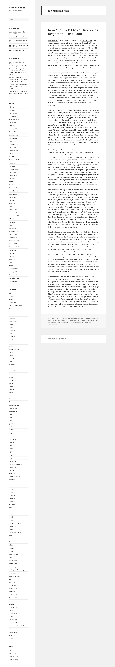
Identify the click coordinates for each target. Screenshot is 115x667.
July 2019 (12, 200)
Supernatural (13, 588)
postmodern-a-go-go (15, 532)
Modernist (12, 473)
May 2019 (12, 203)
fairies (11, 386)
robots (11, 545)
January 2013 (13, 272)
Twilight (11, 604)
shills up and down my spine (17, 570)
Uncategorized (13, 607)
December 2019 (13, 188)
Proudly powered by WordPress (57, 339)
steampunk (12, 585)
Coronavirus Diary (14, 349)
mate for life (13, 461)
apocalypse (12, 312)
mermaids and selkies (15, 464)
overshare (12, 520)
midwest (11, 470)
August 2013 (12, 250)
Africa (11, 296)
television (12, 592)
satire (11, 557)
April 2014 (12, 225)
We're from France (14, 623)
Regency (11, 542)
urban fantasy (13, 613)
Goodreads (12, 414)
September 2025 (14, 119)
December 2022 (13, 150)
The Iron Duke (87, 40)
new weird (12, 501)
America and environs (15, 305)
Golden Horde (86, 320)
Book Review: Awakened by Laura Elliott (17, 72)
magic (11, 458)
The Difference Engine (70, 192)
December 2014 (13, 213)
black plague (13, 321)
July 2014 (12, 219)
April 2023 (12, 141)
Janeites (11, 442)
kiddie (11, 448)
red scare (12, 539)
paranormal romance (15, 523)
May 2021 (12, 166)
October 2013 (13, 244)
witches (11, 629)
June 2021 (12, 163)
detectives (12, 365)
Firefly (11, 399)
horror (11, 433)
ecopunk (11, 383)
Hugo (10, 436)
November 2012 (14, 278)
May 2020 (12, 182)
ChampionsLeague (14, 91)
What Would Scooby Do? (16, 626)
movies (11, 483)
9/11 (10, 293)
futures (11, 402)
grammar (12, 424)
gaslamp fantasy (14, 405)
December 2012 (13, 275)
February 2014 (13, 231)
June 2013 (12, 256)
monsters (12, 480)
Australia (12, 318)
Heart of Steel (53, 40)
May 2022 (12, 157)
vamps (11, 616)
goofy (10, 417)
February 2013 (13, 269)
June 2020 (12, 178)
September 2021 (14, 160)
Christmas (12, 340)
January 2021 (13, 172)
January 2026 (13, 113)
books (11, 324)
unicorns (11, 610)
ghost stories (13, 408)
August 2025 (12, 122)
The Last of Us (13, 598)
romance (11, 548)
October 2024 (13, 132)
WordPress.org (13, 660)
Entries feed (12, 653)
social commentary (14, 576)
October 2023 (13, 138)
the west (11, 601)
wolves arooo (13, 632)
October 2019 (13, 194)
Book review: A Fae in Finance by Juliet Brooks (18, 86)
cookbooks (12, 346)
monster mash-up (14, 476)
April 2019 (12, 206)
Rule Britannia (13, 554)
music (11, 486)
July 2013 (12, 253)
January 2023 (13, 147)
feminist (11, 396)
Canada (11, 327)
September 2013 (14, 247)
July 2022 (12, 154)
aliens (11, 299)
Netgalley (12, 495)
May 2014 (12, 222)
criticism (11, 355)
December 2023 (13, 135)
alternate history (14, 302)
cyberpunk (12, 358)
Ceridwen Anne (17, 7)
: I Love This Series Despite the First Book (73, 32)
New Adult (12, 498)
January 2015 (13, 210)
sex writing (12, 567)
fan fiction (12, 389)
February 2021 (13, 169)
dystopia (11, 380)
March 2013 (12, 265)
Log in (11, 650)
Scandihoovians (13, 560)
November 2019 (14, 191)
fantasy (11, 393)
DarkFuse (12, 361)
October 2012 (13, 281)
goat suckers (13, 411)
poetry (11, 529)
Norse (11, 514)
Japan (11, 445)
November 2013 (14, 241)
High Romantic (13, 430)
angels (11, 309)
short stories (13, 573)
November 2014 (14, 216)
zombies (11, 638)
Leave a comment (54, 324)
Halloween (12, 427)
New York (12, 504)
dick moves (12, 368)
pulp (10, 536)
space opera (12, 582)
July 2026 (12, 107)
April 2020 (12, 185)
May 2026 (12, 110)
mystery (11, 489)
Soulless (95, 257)
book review (73, 320)
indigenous (12, 439)
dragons (11, 377)
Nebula (11, 492)
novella (11, 517)
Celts (10, 333)
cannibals (12, 330)
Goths (10, 421)
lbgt (10, 452)
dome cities (12, 371)
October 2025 (13, 116)
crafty (11, 352)
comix (11, 343)
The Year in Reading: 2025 (17, 50)
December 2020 (13, 175)
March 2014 (12, 228)
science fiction (13, 564)
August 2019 (12, 197)
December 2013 (13, 238)
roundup (11, 551)
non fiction (12, 511)
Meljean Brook (52, 322)
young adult (12, 635)
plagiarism (12, 526)
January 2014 (13, 234)
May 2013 (12, 259)
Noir (10, 508)
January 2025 (13, 129)
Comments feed (13, 656)
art (10, 315)
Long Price (12, 455)
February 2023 (13, 144)
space (10, 579)
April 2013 (12, 262)
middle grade (13, 467)
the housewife (13, 595)
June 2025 (12, 126)
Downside (12, 374)
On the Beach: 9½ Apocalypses (18, 37)
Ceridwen (12, 337)
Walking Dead (13, 620)
